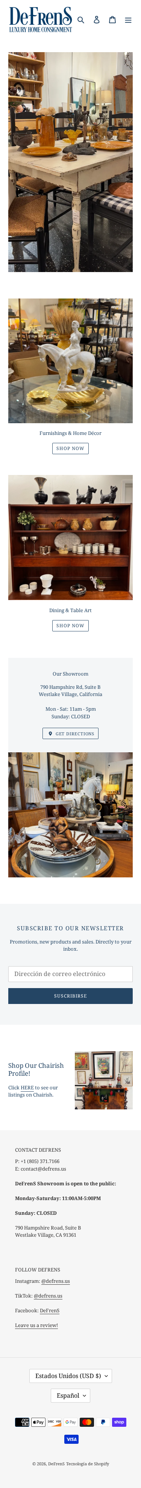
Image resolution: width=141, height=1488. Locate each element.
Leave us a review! (36, 1325)
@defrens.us (55, 1281)
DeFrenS (49, 1310)
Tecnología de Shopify (87, 1463)
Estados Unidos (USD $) (68, 1376)
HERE (27, 1087)
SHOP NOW (70, 448)
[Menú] (128, 19)
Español (68, 1395)
